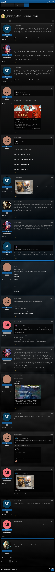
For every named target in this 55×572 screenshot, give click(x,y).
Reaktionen (4, 39)
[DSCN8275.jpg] (24, 187)
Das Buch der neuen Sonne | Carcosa (23, 311)
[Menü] (53, 1)
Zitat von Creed (20, 141)
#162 (52, 46)
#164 (52, 88)
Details (16, 274)
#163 (52, 67)
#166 (52, 177)
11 (14, 21)
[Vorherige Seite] (2, 21)
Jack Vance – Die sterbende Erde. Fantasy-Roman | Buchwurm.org (29, 271)
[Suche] (46, 1)
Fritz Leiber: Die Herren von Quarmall (23, 159)
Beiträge (3, 40)
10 (12, 21)
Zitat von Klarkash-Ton (22, 92)
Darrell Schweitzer (20, 450)
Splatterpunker (28, 37)
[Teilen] (53, 21)
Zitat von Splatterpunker (23, 438)
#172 (52, 321)
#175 (52, 413)
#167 (52, 201)
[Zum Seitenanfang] (52, 570)
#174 (52, 376)
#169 (52, 243)
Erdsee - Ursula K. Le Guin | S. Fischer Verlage (26, 120)
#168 (52, 222)
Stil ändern (51, 568)
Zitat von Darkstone (21, 247)
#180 (52, 542)
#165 (52, 137)
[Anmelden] (50, 1)
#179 (52, 521)
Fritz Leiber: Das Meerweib (20, 169)
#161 (52, 25)
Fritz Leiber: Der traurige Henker (21, 164)
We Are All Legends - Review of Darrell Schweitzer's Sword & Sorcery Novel (26, 400)
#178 (52, 500)
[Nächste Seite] (17, 21)
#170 (52, 264)
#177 (52, 469)
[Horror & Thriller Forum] (3, 1)
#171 (52, 298)
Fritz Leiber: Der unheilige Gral (21, 154)
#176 (52, 434)
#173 (52, 349)
